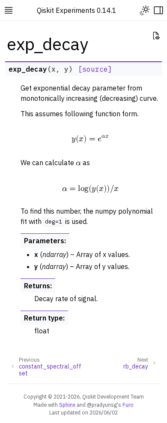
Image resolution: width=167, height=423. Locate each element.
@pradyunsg (102, 404)
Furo (128, 404)
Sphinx (67, 404)
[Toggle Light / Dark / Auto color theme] (145, 10)
